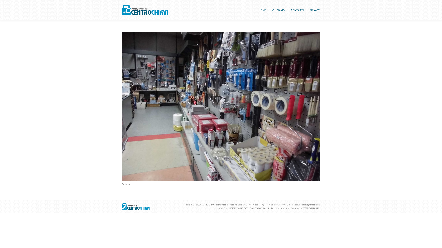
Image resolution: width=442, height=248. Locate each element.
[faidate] (221, 106)
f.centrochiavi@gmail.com (307, 204)
